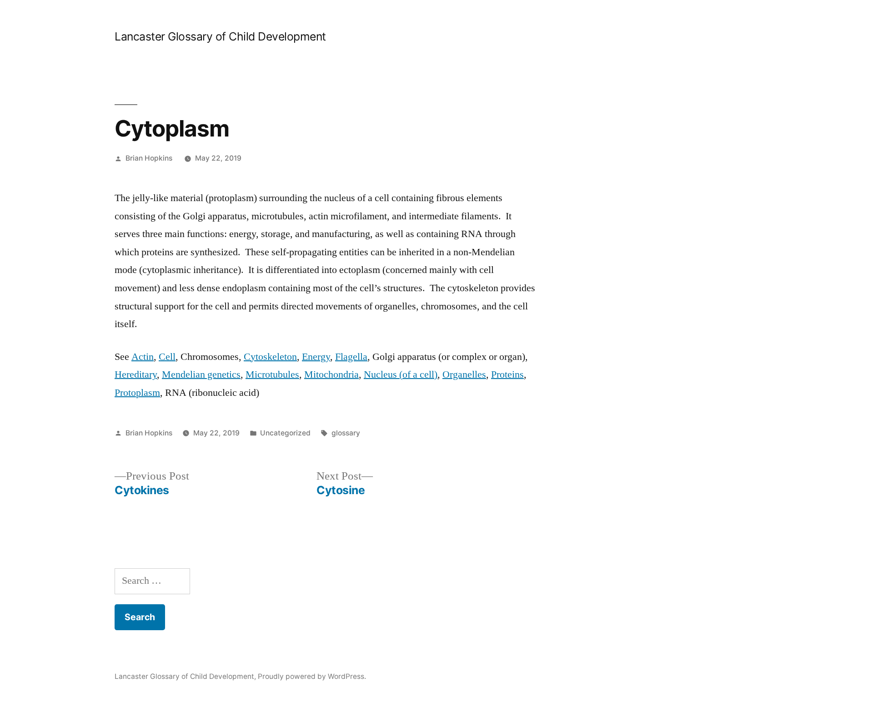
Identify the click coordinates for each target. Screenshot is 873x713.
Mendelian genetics (201, 374)
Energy (316, 356)
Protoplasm (137, 392)
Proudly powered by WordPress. (312, 676)
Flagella (351, 356)
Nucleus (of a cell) (400, 374)
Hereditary (136, 374)
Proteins (507, 374)
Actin (142, 356)
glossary (345, 433)
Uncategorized (285, 433)
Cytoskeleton (270, 356)
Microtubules (272, 374)
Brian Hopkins (148, 158)
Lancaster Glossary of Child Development (220, 36)
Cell (167, 356)
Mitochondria (331, 374)
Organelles (464, 374)
